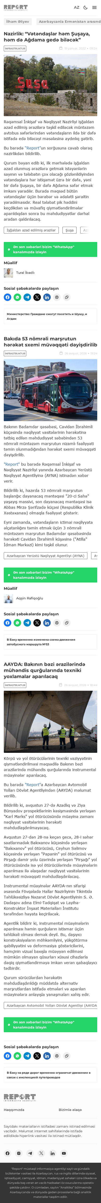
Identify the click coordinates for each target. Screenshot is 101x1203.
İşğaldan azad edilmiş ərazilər (31, 230)
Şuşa (70, 230)
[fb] (7, 297)
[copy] (66, 297)
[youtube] (64, 1153)
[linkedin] (47, 297)
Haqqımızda (14, 1110)
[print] (57, 297)
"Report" (12, 464)
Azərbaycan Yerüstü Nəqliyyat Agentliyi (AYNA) (45, 556)
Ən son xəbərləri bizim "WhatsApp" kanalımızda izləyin (43, 249)
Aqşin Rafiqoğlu (29, 598)
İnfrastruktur (15, 48)
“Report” (33, 148)
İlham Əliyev (17, 21)
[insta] (19, 1153)
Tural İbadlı (25, 273)
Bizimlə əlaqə (70, 1110)
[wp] (17, 297)
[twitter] (37, 297)
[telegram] (27, 297)
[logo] (16, 8)
